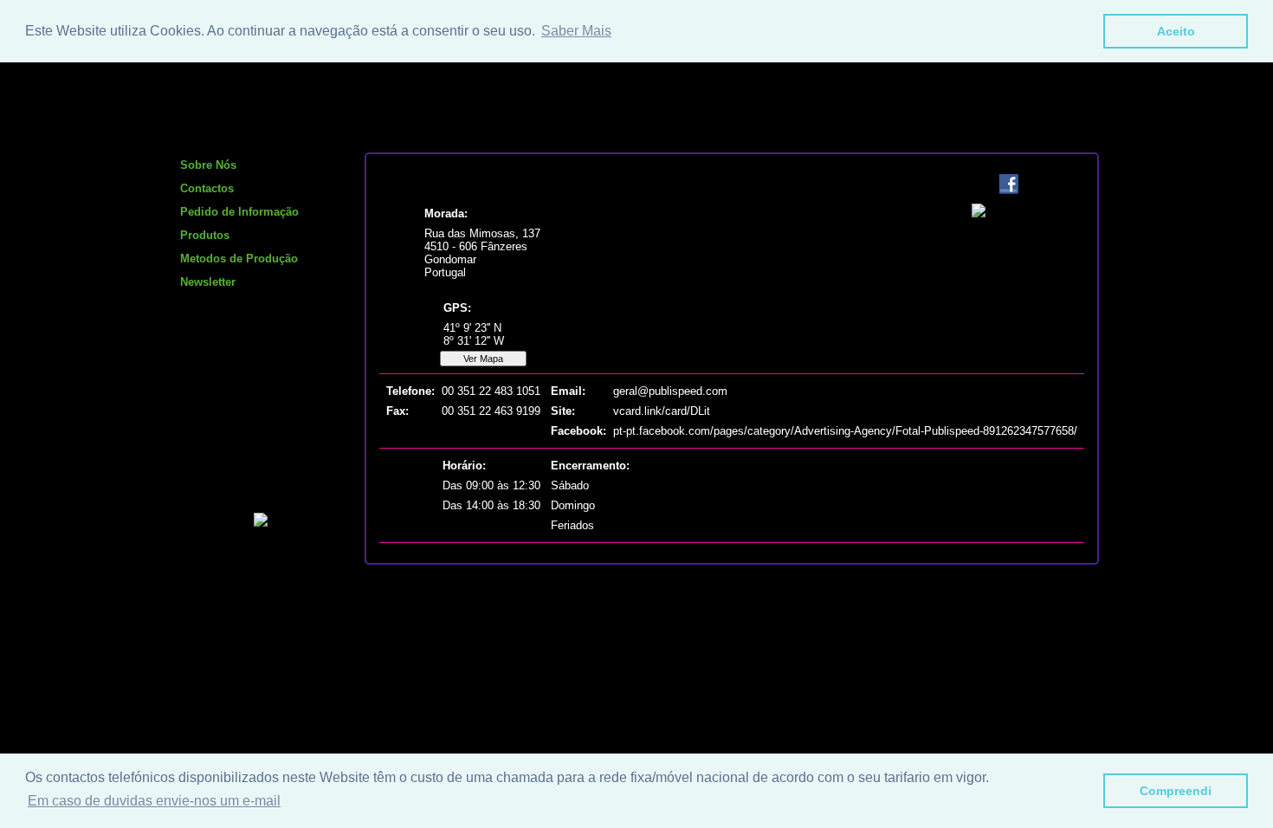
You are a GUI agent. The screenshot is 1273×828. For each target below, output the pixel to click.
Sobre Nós (208, 164)
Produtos (204, 235)
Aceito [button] (1176, 31)
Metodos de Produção (239, 258)
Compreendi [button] (1176, 791)
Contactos (207, 188)
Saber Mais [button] (576, 30)
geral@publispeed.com (670, 391)
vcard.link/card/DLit (661, 410)
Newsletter (208, 281)
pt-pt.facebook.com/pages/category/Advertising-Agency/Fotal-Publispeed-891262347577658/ (845, 430)
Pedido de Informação (239, 211)
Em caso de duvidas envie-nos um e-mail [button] (154, 800)
